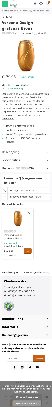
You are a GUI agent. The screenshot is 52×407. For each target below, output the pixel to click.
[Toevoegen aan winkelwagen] (28, 251)
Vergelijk (42, 33)
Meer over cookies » (26, 403)
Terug (9, 16)
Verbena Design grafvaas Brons (13, 236)
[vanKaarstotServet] (13, 4)
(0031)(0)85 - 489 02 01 (23, 190)
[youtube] (37, 367)
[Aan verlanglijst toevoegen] (29, 212)
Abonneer (39, 358)
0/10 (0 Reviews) (23, 33)
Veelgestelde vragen (20, 287)
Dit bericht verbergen (27, 397)
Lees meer (8, 118)
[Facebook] (14, 367)
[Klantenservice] (31, 281)
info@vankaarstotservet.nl (25, 196)
